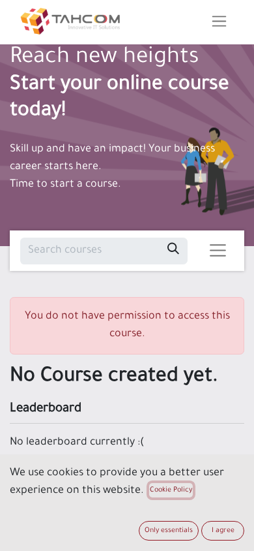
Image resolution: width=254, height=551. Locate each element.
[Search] (173, 251)
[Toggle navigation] (219, 22)
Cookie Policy (171, 490)
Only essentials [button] (169, 531)
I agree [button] (223, 531)
